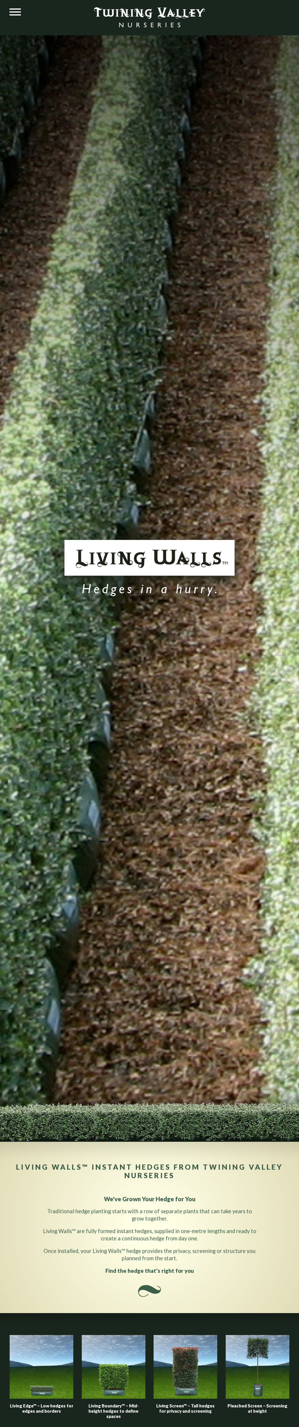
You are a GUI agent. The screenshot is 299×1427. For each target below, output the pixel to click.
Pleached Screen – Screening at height (257, 1408)
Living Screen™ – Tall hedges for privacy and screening (185, 1408)
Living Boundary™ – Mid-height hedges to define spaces (113, 1411)
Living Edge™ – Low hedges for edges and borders (41, 1408)
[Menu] (15, 12)
